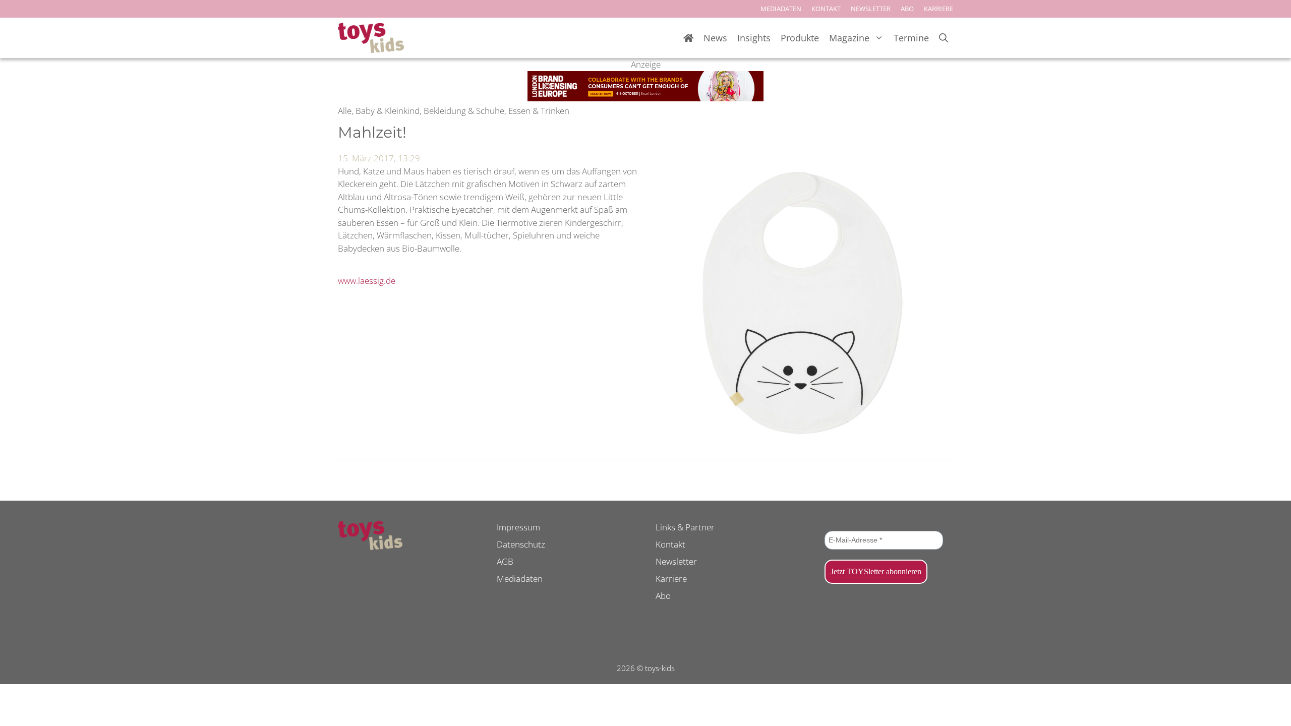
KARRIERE (938, 8)
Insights (754, 38)
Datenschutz (521, 544)
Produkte (800, 38)
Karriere (671, 578)
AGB (505, 561)
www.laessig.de (366, 280)
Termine (911, 38)
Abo (663, 595)
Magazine (849, 38)
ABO (907, 8)
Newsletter (676, 561)
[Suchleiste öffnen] (943, 38)
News (715, 38)
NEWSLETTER (871, 8)
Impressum (518, 527)
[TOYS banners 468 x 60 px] (645, 98)
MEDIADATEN (780, 8)
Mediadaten (520, 578)
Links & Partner (685, 527)
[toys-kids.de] (371, 38)
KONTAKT (826, 8)
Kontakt (670, 544)
